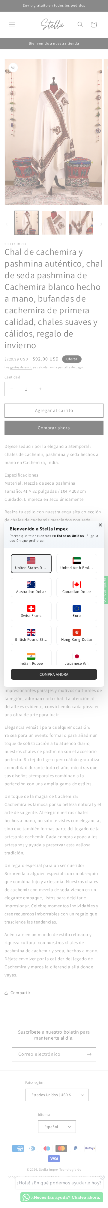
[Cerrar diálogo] (100, 525)
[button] (31, 563)
